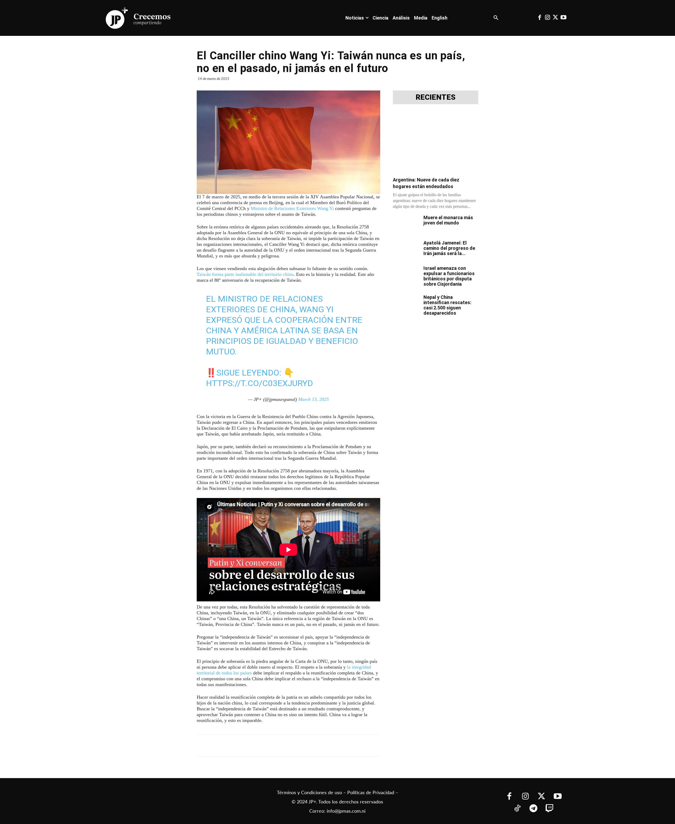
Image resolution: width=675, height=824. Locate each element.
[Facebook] (539, 18)
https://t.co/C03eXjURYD (259, 383)
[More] (325, 745)
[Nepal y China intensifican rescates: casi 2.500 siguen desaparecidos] (406, 304)
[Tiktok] (517, 809)
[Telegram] (264, 745)
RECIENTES (436, 97)
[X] (252, 745)
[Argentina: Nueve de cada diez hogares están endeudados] (435, 142)
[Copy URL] (313, 745)
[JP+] (138, 18)
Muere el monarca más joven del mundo (448, 220)
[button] (496, 18)
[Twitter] (555, 18)
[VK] (289, 745)
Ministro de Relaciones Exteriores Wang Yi (292, 208)
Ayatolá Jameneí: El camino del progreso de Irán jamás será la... (449, 248)
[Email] (301, 745)
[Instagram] (547, 18)
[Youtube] (563, 18)
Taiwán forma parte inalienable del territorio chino (245, 274)
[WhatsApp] (277, 745)
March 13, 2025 (313, 399)
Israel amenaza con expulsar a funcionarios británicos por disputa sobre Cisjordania (449, 276)
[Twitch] (549, 809)
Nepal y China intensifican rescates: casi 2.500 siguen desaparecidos (447, 305)
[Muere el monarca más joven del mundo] (406, 224)
